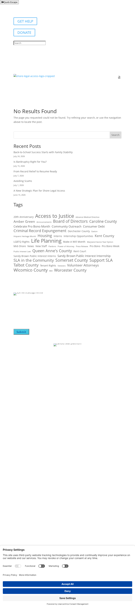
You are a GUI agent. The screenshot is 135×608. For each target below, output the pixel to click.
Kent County (104, 236)
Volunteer (20, 389)
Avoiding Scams (23, 181)
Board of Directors (70, 221)
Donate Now (22, 382)
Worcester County (70, 270)
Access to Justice (54, 216)
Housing (45, 236)
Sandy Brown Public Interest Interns (35, 256)
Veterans (62, 266)
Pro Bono (95, 246)
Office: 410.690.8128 (26, 487)
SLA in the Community (34, 260)
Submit (21, 332)
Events (18, 396)
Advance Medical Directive (87, 217)
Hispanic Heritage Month (25, 236)
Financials (20, 432)
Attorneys (20, 425)
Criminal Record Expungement (40, 231)
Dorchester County (79, 231)
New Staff (41, 246)
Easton (94, 231)
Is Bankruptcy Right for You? (30, 161)
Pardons (52, 246)
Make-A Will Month (74, 241)
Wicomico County (31, 270)
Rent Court (79, 251)
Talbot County (26, 265)
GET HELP (25, 21)
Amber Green (24, 222)
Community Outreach (66, 226)
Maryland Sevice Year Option (100, 242)
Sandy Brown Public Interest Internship (84, 256)
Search (115, 135)
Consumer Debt (94, 226)
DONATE (24, 32)
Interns (58, 236)
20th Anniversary (24, 217)
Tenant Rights (48, 265)
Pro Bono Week (110, 246)
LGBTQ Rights (22, 241)
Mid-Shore (20, 246)
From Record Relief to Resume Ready (35, 171)
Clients (18, 418)
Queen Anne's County (52, 251)
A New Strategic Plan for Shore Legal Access (39, 190)
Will (51, 271)
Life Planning (46, 241)
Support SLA (101, 260)
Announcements (44, 222)
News (30, 246)
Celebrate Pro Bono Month (32, 226)
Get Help (19, 439)
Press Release (82, 246)
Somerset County (71, 260)
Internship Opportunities (78, 236)
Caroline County (103, 221)
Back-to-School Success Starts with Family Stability (43, 152)
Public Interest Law (22, 251)
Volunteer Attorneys (83, 265)
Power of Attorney (66, 246)
